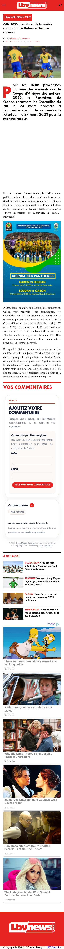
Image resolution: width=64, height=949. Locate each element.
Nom (14, 453)
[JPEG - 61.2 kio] (32, 301)
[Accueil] (32, 927)
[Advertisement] (32, 156)
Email (14, 469)
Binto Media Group (25, 543)
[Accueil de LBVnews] (32, 8)
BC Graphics (46, 545)
